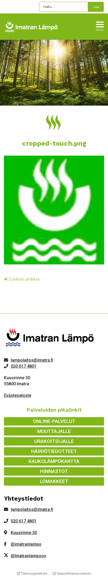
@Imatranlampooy (28, 555)
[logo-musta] (50, 338)
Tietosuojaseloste (33, 573)
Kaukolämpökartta (54, 461)
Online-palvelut (54, 421)
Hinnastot (54, 471)
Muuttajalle (54, 431)
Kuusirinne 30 (24, 532)
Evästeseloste (17, 395)
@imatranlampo (26, 544)
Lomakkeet (54, 481)
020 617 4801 (23, 366)
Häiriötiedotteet (54, 451)
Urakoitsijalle (54, 441)
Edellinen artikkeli (24, 279)
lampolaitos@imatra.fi (32, 360)
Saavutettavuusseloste (73, 573)
